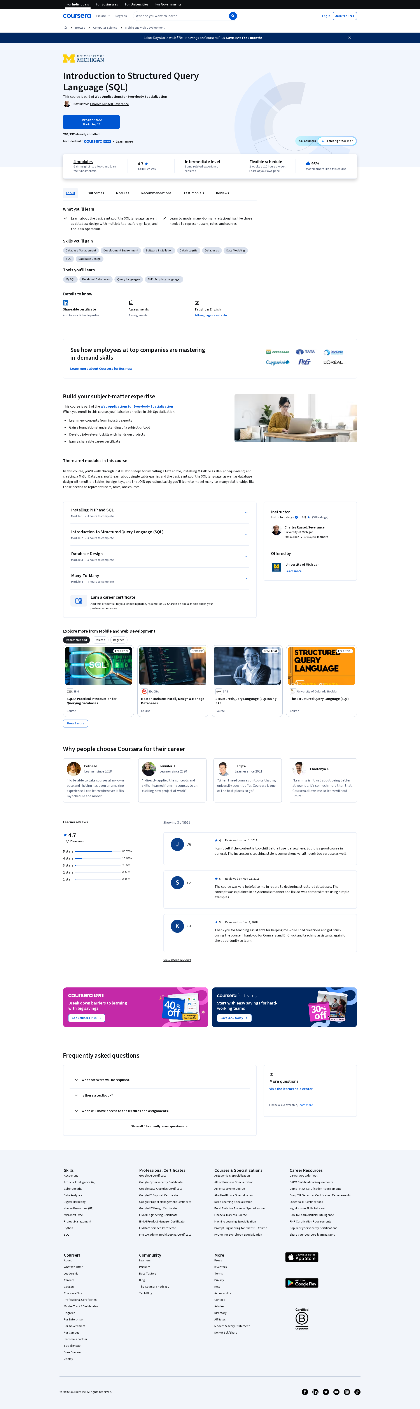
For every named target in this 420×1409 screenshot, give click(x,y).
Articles (219, 1306)
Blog (142, 1280)
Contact (219, 1300)
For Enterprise (73, 1319)
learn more (306, 1105)
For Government (74, 1326)
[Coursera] (77, 15)
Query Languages (128, 279)
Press (218, 1260)
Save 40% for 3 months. (244, 37)
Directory (220, 1313)
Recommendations (156, 193)
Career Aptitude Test (303, 1176)
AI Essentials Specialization (232, 1176)
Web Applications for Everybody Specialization (137, 406)
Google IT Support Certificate (158, 1195)
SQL (68, 259)
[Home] (65, 28)
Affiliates (220, 1319)
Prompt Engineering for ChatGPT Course (240, 1228)
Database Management (81, 250)
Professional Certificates (80, 1300)
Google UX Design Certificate (158, 1208)
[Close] (350, 38)
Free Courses (73, 1352)
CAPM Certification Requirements (311, 1182)
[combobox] (176, 16)
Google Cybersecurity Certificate (161, 1182)
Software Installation (159, 250)
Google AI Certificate (152, 1176)
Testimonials (194, 193)
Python (68, 1228)
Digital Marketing (75, 1202)
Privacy (219, 1280)
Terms (218, 1273)
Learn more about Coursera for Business (101, 368)
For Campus (71, 1333)
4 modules (83, 162)
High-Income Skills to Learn (307, 1208)
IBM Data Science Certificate (157, 1228)
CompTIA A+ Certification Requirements (315, 1189)
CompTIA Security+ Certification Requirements (320, 1195)
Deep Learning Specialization (233, 1202)
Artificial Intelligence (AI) (79, 1182)
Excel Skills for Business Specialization (239, 1208)
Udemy (68, 1359)
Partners (144, 1267)
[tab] (76, 639)
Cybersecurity (73, 1189)
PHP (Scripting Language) (164, 279)
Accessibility (222, 1293)
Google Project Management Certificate (165, 1202)
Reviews (222, 193)
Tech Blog (145, 1293)
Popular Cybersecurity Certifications (313, 1228)
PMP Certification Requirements (310, 1221)
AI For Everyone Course (229, 1189)
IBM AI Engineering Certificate (158, 1215)
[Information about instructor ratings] (296, 517)
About (70, 193)
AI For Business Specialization (233, 1182)
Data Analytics (73, 1195)
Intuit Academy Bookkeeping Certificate (165, 1235)
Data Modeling (235, 250)
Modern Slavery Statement (232, 1326)
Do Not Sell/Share (225, 1333)
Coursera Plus (73, 1293)
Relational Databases (96, 279)
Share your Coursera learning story (312, 1235)
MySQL (70, 279)
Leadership (71, 1273)
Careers (69, 1280)
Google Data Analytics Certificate (160, 1189)
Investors (220, 1267)
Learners (145, 1260)
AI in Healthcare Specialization (234, 1195)
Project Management (77, 1221)
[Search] (233, 16)
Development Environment (120, 250)
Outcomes (96, 193)
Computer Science (105, 28)
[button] (121, 16)
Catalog (69, 1287)
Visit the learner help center (291, 1088)
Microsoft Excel (74, 1215)
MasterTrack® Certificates (81, 1306)
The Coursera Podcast (154, 1287)
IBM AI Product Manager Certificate (162, 1221)
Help (217, 1287)
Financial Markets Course (230, 1215)
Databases (212, 250)
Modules (122, 193)
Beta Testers (147, 1273)
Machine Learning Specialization (235, 1221)
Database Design (90, 259)
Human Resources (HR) (78, 1208)
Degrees (69, 1313)
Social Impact (72, 1346)
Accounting (71, 1176)
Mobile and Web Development (144, 28)
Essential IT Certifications (306, 1202)
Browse (80, 28)
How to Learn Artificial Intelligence (312, 1215)
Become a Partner (75, 1339)
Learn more (124, 141)
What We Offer (73, 1267)
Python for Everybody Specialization (238, 1235)
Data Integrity (189, 250)
